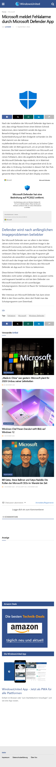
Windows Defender (36, 316)
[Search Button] (52, 4)
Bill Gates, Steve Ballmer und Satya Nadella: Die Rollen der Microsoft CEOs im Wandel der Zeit (25, 481)
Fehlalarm (11, 316)
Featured (8, 475)
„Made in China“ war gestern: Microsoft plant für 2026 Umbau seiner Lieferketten (25, 379)
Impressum (5, 757)
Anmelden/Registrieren (44, 502)
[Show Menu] (3, 4)
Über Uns (34, 757)
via (3, 310)
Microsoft (11, 12)
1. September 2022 (23, 27)
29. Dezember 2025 (9, 385)
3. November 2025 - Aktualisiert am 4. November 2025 (20, 487)
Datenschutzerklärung (20, 757)
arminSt (8, 27)
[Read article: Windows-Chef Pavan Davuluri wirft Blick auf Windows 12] (28, 407)
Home (4, 12)
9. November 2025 (9, 436)
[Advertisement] (28, 57)
